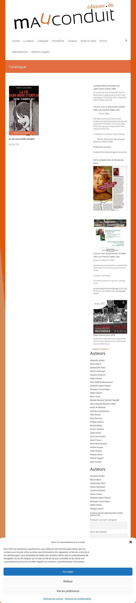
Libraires (72, 40)
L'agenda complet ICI (100, 349)
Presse (103, 40)
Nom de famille (98, 531)
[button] (130, 542)
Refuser (68, 581)
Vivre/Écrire (58, 40)
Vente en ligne (88, 40)
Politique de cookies (53, 598)
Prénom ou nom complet (103, 519)
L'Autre (95, 341)
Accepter (68, 571)
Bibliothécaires (20, 51)
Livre (100, 341)
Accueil (16, 40)
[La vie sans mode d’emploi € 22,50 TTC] (24, 107)
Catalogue (43, 40)
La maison (28, 40)
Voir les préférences (68, 591)
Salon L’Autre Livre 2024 (104, 335)
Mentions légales (41, 51)
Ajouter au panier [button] (22, 133)
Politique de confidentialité (78, 598)
